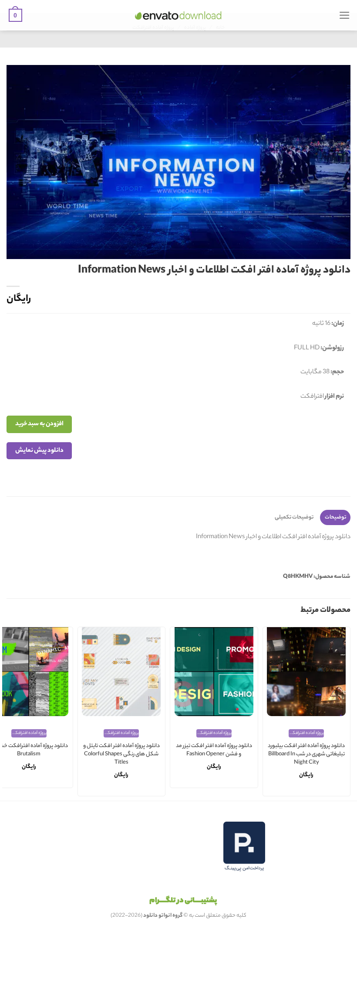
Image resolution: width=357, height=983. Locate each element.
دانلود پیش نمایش (39, 451)
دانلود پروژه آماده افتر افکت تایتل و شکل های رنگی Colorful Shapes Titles (121, 754)
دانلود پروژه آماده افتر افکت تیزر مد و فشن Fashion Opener (214, 750)
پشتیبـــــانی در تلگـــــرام (183, 901)
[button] (344, 15)
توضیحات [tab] (335, 517)
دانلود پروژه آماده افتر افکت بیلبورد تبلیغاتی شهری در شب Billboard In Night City (306, 754)
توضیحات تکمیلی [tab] (294, 517)
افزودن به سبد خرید (39, 424)
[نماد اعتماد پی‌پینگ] (244, 846)
